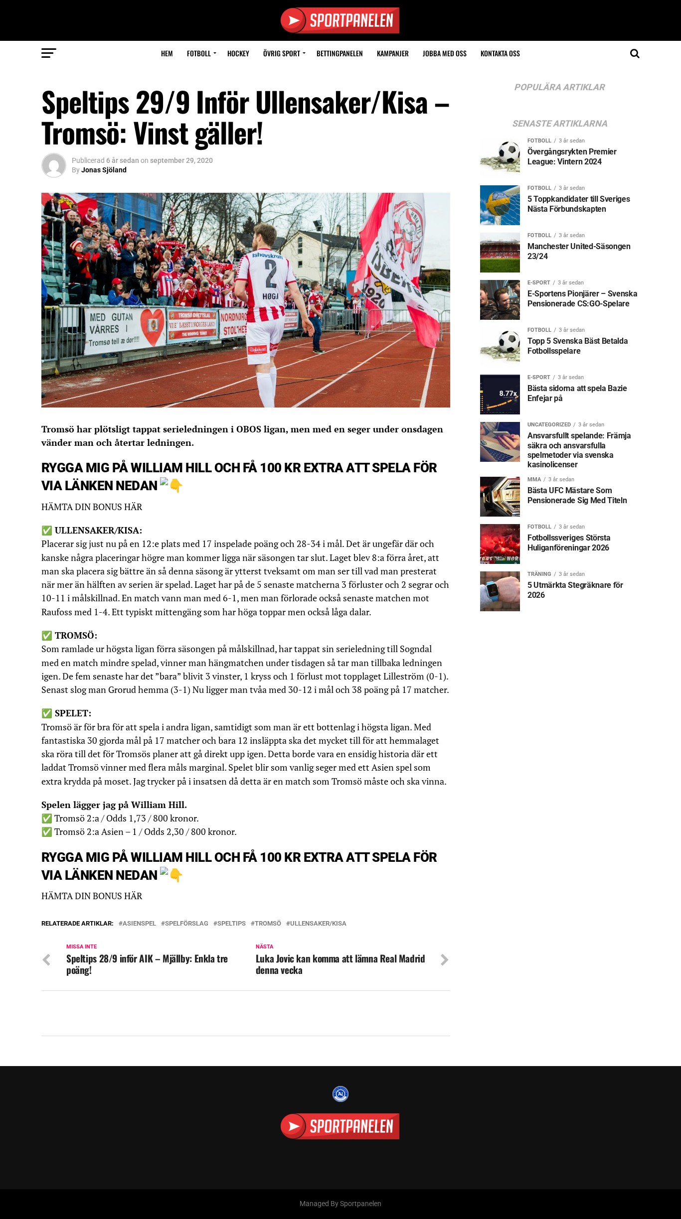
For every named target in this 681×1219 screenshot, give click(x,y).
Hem (167, 53)
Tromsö (268, 924)
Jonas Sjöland (104, 170)
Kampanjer (393, 53)
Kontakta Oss (500, 53)
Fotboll (199, 53)
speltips (231, 924)
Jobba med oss (445, 53)
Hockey (238, 53)
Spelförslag (186, 924)
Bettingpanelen (340, 53)
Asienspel (139, 924)
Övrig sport (281, 53)
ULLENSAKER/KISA (318, 924)
